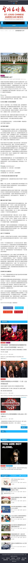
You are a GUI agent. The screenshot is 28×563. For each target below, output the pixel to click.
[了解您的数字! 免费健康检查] (14, 451)
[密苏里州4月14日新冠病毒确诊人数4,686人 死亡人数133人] (10, 404)
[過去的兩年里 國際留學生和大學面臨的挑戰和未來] (6, 527)
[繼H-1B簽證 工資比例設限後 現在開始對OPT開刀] (6, 491)
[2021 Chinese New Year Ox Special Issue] (6, 481)
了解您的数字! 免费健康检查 (7, 464)
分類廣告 (23, 559)
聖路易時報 (5, 559)
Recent (14, 475)
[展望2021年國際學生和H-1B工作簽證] (6, 546)
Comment (23, 475)
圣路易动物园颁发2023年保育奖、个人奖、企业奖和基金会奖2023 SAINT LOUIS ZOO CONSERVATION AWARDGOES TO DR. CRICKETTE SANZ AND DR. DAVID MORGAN (14, 386)
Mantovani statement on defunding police (4, 427)
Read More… (24, 358)
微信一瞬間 (24, 558)
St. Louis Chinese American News (14, 16)
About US (14, 561)
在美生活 (2, 75)
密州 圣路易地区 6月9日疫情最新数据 (24, 427)
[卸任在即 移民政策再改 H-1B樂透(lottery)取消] (6, 509)
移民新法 (13, 558)
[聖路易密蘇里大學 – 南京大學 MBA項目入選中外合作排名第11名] (6, 536)
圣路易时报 (3, 342)
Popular (6, 475)
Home (3, 558)
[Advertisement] (14, 41)
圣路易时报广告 (9, 462)
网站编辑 (10, 79)
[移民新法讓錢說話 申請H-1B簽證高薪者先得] (6, 500)
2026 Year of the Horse (15, 559)
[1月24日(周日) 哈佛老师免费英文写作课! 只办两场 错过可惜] (6, 518)
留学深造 (18, 558)
